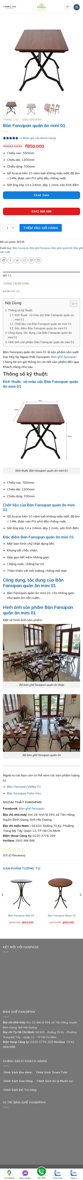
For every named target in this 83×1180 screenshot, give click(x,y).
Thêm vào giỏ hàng (40, 228)
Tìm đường (9, 1178)
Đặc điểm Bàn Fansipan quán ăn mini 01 (41, 328)
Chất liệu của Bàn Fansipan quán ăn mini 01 (43, 324)
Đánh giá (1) (11, 291)
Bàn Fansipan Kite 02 (21, 915)
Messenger (25, 1178)
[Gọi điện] (41, 1172)
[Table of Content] (73, 304)
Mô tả (7, 275)
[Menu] (77, 7)
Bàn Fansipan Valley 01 (24, 786)
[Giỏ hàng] (67, 7)
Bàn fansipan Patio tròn (24, 793)
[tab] (41, 275)
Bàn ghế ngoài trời (62, 248)
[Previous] (9, 59)
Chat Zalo (58, 1178)
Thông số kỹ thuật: (20, 310)
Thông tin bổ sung (16, 283)
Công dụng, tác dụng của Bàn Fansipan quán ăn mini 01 (40, 335)
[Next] (73, 59)
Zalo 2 (74, 1178)
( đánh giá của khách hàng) (37, 138)
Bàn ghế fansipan (63, 357)
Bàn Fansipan (32, 119)
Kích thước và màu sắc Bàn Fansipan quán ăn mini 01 (44, 317)
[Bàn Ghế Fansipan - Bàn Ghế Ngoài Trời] (41, 6)
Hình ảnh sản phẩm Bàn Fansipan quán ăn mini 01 (41, 342)
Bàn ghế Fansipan (40, 248)
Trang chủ (11, 119)
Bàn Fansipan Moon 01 (62, 915)
